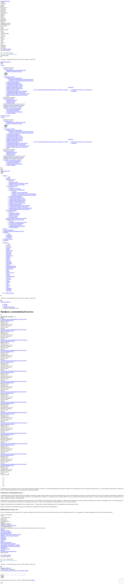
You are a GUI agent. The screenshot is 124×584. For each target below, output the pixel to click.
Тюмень (8, 285)
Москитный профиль (9, 98)
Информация (4, 547)
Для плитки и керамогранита (14, 109)
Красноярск (9, 263)
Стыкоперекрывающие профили (14, 111)
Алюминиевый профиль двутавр (15, 84)
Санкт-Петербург (10, 276)
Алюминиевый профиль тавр (14, 83)
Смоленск (8, 279)
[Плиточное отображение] (1, 318)
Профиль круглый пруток (13, 89)
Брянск (8, 249)
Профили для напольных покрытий (12, 108)
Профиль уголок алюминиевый (14, 78)
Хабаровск (9, 288)
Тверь (7, 280)
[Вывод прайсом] (3, 318)
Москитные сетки (11, 101)
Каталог (3, 65)
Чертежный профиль (42, 89)
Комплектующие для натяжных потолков (14, 105)
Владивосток (9, 250)
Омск (7, 270)
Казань (8, 259)
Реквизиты (74, 91)
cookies (33, 580)
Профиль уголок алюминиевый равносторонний (21, 80)
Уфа (7, 286)
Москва (8, 264)
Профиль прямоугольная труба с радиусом (17, 95)
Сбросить (9, 524)
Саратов (8, 277)
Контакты (89, 89)
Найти (2, 576)
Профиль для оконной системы (14, 71)
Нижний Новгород (11, 267)
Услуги (35, 89)
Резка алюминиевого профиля (8, 543)
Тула (7, 284)
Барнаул (8, 248)
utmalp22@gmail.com (6, 61)
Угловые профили (11, 113)
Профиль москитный (12, 100)
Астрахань (8, 246)
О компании (74, 89)
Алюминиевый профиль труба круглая (16, 92)
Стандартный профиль (9, 76)
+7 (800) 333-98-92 (6, 49)
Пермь (7, 271)
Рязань (7, 273)
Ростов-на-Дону (10, 272)
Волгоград (8, 253)
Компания (70, 87)
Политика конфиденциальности (8, 551)
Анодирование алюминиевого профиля (10, 546)
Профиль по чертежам (6, 542)
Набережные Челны (11, 266)
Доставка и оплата (82, 89)
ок (1, 582)
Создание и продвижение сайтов (20, 570)
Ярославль (8, 290)
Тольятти (8, 281)
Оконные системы (8, 69)
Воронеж (8, 254)
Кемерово (8, 261)
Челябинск (9, 289)
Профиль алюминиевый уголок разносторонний (21, 79)
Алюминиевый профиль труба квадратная (17, 91)
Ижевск (8, 257)
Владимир (8, 251)
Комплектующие (11, 102)
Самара (8, 275)
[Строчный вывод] (2, 318)
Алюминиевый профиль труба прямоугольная (18, 93)
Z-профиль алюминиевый (13, 82)
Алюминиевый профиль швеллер (15, 85)
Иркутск (8, 258)
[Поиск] (2, 63)
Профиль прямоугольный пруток (15, 88)
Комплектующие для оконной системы (16, 70)
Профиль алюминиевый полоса (14, 87)
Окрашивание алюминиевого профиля (10, 544)
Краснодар (9, 262)
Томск (7, 283)
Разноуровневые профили (13, 110)
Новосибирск (9, 268)
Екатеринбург (9, 255)
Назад (9, 177)
